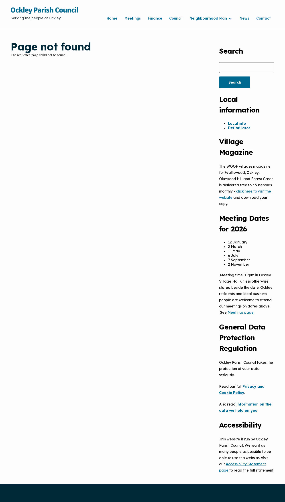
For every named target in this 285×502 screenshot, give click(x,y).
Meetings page (241, 312)
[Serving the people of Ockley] (44, 10)
